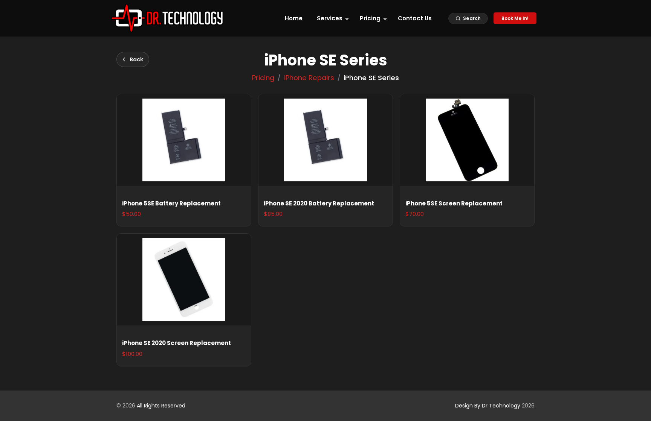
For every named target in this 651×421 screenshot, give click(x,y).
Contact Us (415, 18)
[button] (468, 18)
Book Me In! (515, 18)
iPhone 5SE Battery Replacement (171, 203)
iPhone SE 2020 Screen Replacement (176, 343)
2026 (495, 405)
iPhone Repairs (309, 77)
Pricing (370, 18)
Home (294, 18)
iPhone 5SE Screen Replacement (454, 203)
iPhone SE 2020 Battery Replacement (319, 203)
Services (329, 18)
